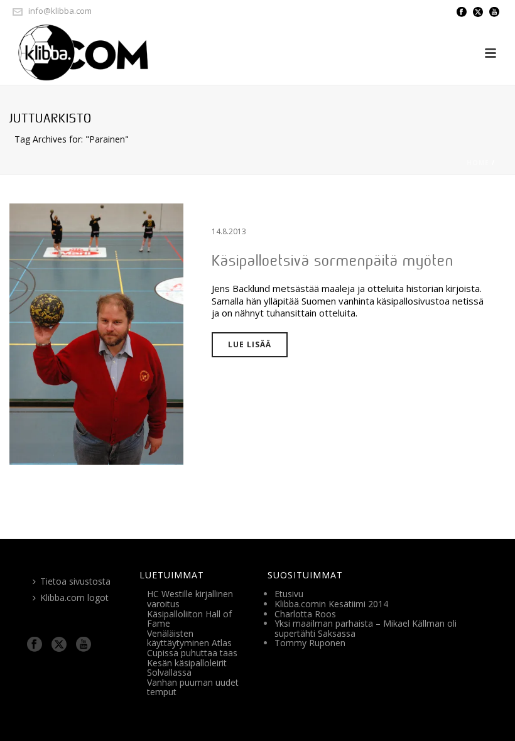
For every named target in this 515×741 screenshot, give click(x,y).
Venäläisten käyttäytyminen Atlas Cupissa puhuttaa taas (192, 643)
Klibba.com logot (74, 597)
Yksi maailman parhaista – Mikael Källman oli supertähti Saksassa (365, 628)
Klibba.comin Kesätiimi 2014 (331, 604)
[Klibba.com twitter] (59, 645)
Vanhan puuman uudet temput (193, 687)
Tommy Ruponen (309, 643)
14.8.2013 (229, 231)
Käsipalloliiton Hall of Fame (189, 619)
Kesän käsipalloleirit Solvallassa (187, 668)
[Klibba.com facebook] (34, 645)
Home (478, 162)
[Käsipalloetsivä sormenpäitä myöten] (96, 333)
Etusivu (288, 594)
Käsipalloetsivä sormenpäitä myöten (332, 260)
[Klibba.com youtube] (83, 645)
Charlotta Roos (305, 614)
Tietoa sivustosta (75, 581)
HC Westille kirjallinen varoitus (190, 599)
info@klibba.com (60, 10)
